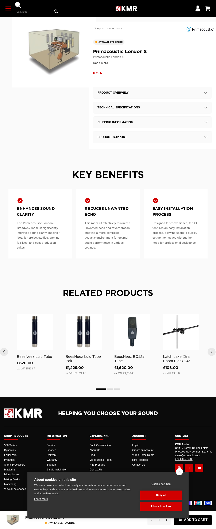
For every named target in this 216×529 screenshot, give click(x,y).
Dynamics (10, 450)
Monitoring (10, 484)
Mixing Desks (12, 479)
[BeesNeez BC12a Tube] (132, 332)
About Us (95, 450)
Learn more (41, 498)
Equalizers (10, 455)
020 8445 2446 (184, 459)
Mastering (10, 469)
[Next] (212, 352)
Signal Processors (14, 464)
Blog (92, 455)
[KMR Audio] (126, 8)
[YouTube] (199, 468)
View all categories (15, 489)
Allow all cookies (161, 506)
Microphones (11, 474)
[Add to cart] (48, 345)
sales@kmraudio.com (187, 455)
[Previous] (4, 352)
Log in (135, 445)
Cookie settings (161, 484)
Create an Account (142, 450)
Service (51, 445)
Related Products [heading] (108, 293)
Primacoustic (114, 28)
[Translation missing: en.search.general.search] (56, 12)
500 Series (10, 445)
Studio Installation (57, 469)
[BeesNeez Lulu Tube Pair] (84, 332)
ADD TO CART (196, 520)
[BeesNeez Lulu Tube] (35, 332)
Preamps (9, 459)
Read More (100, 62)
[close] (179, 471)
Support (51, 464)
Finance (51, 450)
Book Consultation (100, 445)
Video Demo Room (101, 459)
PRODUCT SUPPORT (112, 137)
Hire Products (97, 464)
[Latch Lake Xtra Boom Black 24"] (181, 332)
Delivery (51, 455)
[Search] (18, 5)
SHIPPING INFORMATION (115, 122)
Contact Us (96, 469)
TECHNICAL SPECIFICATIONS (118, 107)
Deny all (161, 495)
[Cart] (208, 8)
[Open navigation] (8, 8)
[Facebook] (189, 468)
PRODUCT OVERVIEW (112, 92)
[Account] (198, 8)
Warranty (52, 459)
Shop (97, 28)
